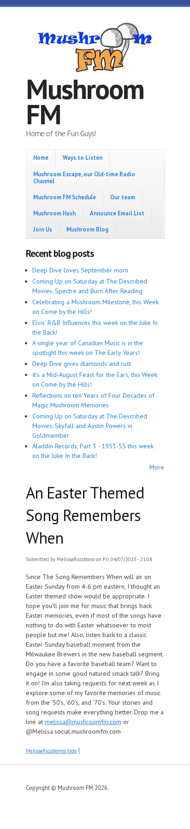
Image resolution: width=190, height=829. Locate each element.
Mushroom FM (85, 101)
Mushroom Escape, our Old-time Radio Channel (84, 177)
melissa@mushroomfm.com (83, 722)
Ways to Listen (82, 157)
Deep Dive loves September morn (80, 270)
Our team (122, 197)
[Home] (95, 48)
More (156, 467)
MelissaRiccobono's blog (51, 751)
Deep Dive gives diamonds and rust (81, 363)
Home (40, 157)
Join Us (42, 229)
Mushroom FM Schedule (64, 197)
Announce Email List (117, 213)
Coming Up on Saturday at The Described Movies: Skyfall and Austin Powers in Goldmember (89, 426)
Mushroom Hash (54, 213)
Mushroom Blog (87, 229)
